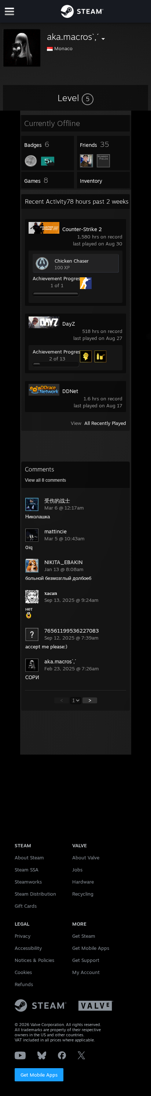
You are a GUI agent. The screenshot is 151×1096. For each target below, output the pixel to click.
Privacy (22, 936)
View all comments (45, 480)
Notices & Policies (34, 960)
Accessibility (28, 948)
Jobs (77, 870)
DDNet (70, 391)
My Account (86, 972)
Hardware (83, 882)
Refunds (24, 984)
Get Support (85, 960)
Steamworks (28, 882)
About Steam (29, 857)
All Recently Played (105, 423)
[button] (75, 97)
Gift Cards (26, 906)
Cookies (23, 972)
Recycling (82, 894)
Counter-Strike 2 (82, 229)
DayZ (68, 324)
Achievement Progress (57, 278)
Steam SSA (26, 870)
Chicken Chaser (72, 261)
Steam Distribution (35, 894)
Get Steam (83, 936)
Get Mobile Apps (39, 1075)
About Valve (85, 857)
